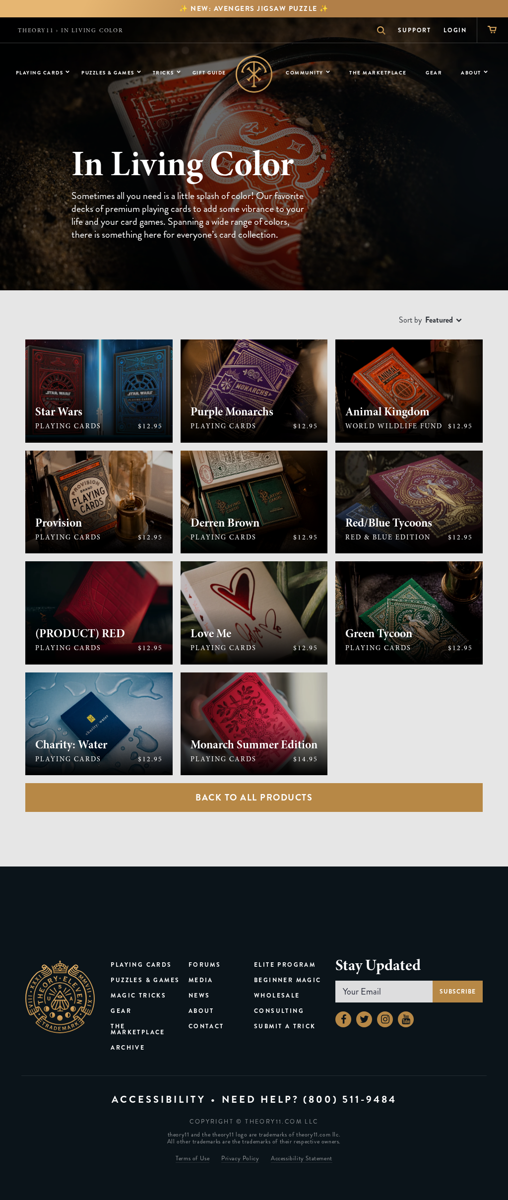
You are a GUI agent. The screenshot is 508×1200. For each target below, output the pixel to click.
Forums (205, 964)
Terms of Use (192, 1159)
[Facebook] (343, 1019)
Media (201, 980)
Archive (128, 1047)
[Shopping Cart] (492, 30)
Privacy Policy (240, 1159)
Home (254, 74)
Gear (121, 1010)
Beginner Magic (287, 980)
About (201, 1010)
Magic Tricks (138, 995)
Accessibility (159, 1099)
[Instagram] (385, 1019)
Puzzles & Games (145, 980)
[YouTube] (406, 1019)
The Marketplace (138, 1029)
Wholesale (277, 995)
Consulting (279, 1010)
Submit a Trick (285, 1026)
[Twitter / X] (364, 1019)
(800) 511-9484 (350, 1099)
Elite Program (285, 964)
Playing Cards (141, 964)
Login (455, 30)
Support (414, 30)
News (199, 995)
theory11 (36, 30)
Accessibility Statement (301, 1159)
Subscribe (458, 991)
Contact (206, 1026)
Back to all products (254, 797)
